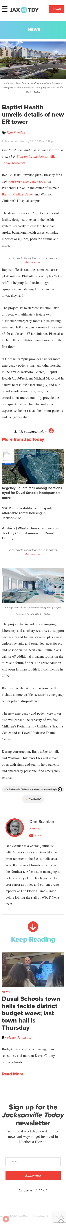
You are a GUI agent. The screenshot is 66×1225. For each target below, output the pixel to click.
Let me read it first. (33, 1190)
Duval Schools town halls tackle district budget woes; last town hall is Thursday (31, 1013)
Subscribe (33, 1175)
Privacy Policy (58, 1215)
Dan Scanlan (16, 132)
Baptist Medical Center (18, 194)
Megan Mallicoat (19, 1037)
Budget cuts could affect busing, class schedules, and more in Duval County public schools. (28, 1055)
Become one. (33, 262)
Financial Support (40, 1215)
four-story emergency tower (27, 181)
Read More (12, 1074)
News (34, 29)
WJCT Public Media (20, 1215)
